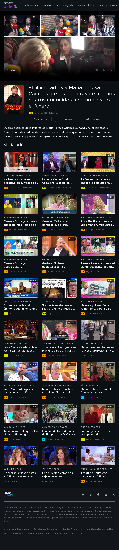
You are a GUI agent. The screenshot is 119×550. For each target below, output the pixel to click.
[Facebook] (83, 494)
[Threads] (98, 494)
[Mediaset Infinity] (11, 5)
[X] (113, 494)
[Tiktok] (90, 494)
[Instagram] (106, 494)
